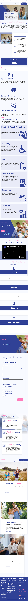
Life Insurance (11, 583)
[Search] (19, 3)
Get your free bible (22, 591)
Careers (2, 588)
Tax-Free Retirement (12, 580)
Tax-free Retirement (11, 522)
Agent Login (21, 586)
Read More (7, 492)
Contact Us (26, 0)
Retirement (10, 582)
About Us (2, 587)
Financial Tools (3, 580)
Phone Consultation (22, 580)
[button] (13, 272)
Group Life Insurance (11, 558)
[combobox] (13, 368)
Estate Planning (9, 483)
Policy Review (21, 582)
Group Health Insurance (9, 592)
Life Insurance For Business (10, 593)
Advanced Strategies (11, 590)
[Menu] (15, 3)
